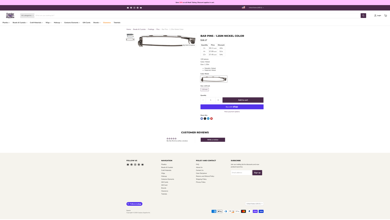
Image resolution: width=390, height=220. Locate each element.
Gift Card (164, 185)
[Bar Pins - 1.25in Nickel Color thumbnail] (130, 35)
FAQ (197, 164)
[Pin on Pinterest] (211, 118)
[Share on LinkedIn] (208, 118)
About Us (199, 167)
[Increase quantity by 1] (218, 100)
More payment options (232, 112)
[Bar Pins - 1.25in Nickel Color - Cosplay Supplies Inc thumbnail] (130, 39)
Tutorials (117, 22)
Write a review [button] (212, 140)
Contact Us (199, 170)
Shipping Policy (201, 179)
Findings (151, 29)
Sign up (257, 172)
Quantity (203, 95)
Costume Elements (71, 22)
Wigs (48, 22)
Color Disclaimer (201, 173)
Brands (96, 22)
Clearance (107, 22)
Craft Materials (36, 22)
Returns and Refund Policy (205, 176)
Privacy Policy (200, 182)
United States (255, 8)
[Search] (363, 15)
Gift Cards (86, 22)
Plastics (6, 22)
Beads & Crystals (19, 22)
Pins (158, 29)
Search (128, 210)
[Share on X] (205, 118)
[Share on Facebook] (201, 118)
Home (128, 29)
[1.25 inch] (204, 92)
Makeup (57, 22)
